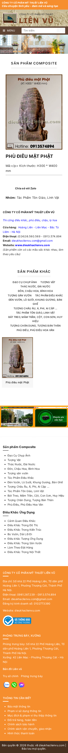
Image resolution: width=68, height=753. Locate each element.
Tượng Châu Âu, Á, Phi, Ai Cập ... (35, 308)
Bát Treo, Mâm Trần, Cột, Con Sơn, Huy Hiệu (36, 495)
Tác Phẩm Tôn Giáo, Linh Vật (38, 197)
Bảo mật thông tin (19, 706)
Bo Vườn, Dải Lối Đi (20, 534)
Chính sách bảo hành (21, 724)
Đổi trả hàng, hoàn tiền (22, 720)
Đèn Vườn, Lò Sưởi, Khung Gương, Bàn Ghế (35, 482)
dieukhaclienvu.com (27, 610)
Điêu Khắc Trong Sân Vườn (25, 543)
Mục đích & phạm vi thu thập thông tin (32, 715)
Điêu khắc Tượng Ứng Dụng (25, 538)
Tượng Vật (47, 282)
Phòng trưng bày (32, 676)
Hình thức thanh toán (21, 733)
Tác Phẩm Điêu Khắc (49, 295)
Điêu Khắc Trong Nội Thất (24, 552)
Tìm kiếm (61, 30)
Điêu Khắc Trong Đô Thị (23, 525)
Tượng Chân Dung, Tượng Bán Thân (35, 325)
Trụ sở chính (10, 676)
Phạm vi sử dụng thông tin (24, 711)
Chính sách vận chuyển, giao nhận (29, 728)
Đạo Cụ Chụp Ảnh (25, 282)
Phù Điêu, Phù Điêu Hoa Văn (35, 330)
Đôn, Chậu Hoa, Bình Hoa (35, 290)
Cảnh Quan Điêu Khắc (22, 520)
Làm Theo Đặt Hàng (20, 547)
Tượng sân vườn (20, 295)
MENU (11, 30)
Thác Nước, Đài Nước (35, 286)
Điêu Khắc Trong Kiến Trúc (24, 529)
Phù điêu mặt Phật (17, 382)
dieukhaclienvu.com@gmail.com (32, 240)
